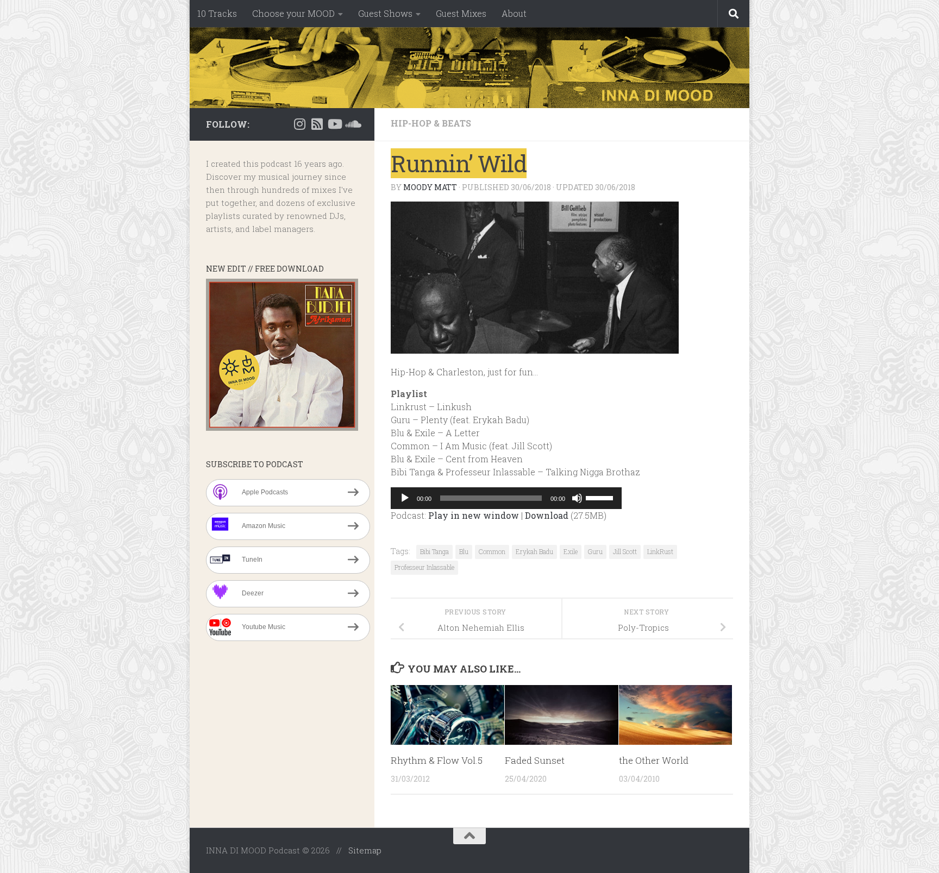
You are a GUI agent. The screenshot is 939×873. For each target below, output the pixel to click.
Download (546, 515)
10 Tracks (217, 13)
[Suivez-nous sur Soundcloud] (351, 123)
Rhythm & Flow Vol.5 (437, 760)
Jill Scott (625, 551)
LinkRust (660, 551)
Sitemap (364, 850)
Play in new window (473, 515)
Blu (463, 551)
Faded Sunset (535, 760)
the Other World (653, 760)
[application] (506, 498)
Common (492, 551)
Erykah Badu (534, 551)
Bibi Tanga (434, 551)
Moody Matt (430, 187)
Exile (571, 551)
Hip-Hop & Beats (431, 123)
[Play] (404, 498)
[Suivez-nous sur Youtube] (334, 123)
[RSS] (316, 123)
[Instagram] (299, 123)
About (514, 13)
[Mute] (577, 498)
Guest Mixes (461, 13)
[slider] (601, 497)
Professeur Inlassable (424, 567)
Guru (595, 551)
